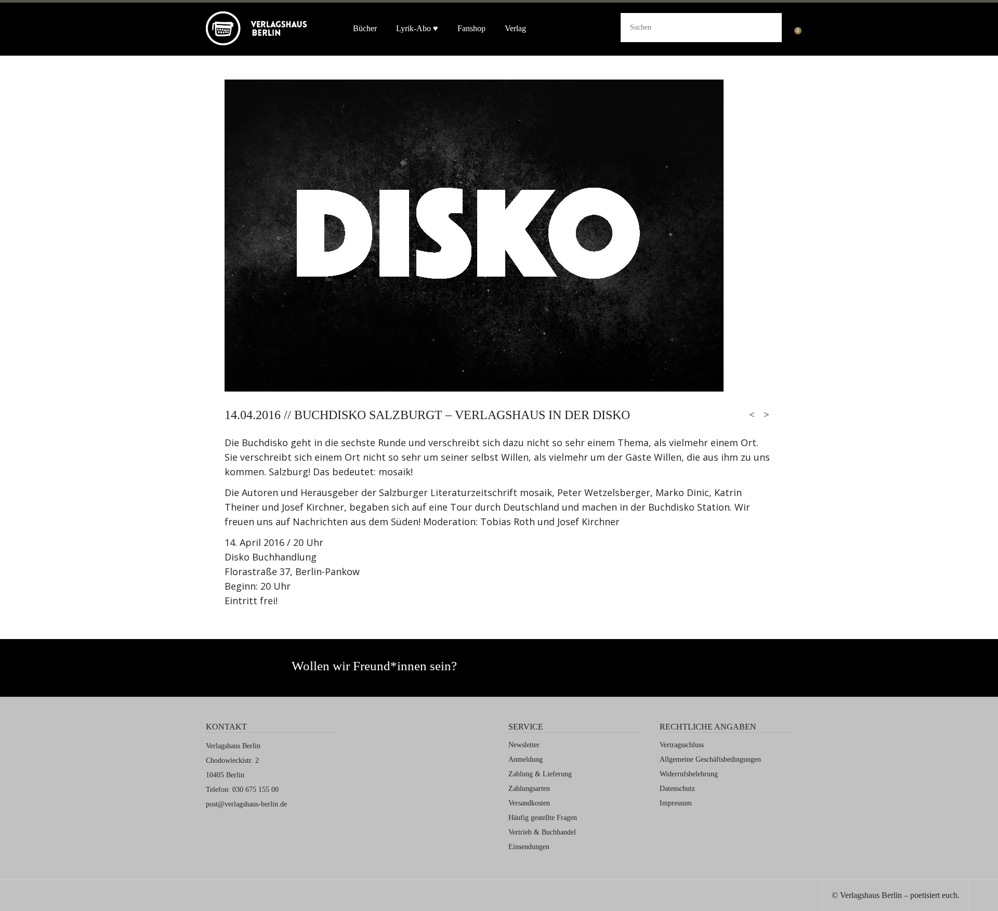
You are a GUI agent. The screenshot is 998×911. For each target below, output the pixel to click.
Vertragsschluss (682, 745)
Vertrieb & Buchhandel (542, 832)
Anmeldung (525, 759)
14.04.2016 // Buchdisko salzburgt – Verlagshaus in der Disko (427, 415)
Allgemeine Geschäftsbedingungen (710, 759)
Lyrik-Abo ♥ (417, 28)
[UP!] (984, 896)
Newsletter (524, 745)
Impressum (676, 803)
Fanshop (471, 28)
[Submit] (766, 26)
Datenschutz (677, 788)
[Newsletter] (587, 671)
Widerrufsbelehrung (689, 774)
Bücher (365, 28)
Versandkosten (529, 803)
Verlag (515, 28)
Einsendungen (528, 847)
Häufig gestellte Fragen (542, 818)
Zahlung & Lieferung (540, 774)
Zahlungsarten (529, 788)
